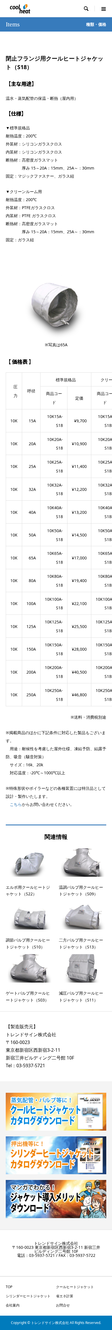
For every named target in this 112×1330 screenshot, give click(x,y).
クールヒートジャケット (75, 1286)
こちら (16, 804)
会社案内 (13, 1305)
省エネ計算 (64, 1296)
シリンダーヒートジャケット (28, 1296)
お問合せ (63, 1305)
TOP (9, 1286)
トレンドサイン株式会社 (31, 1034)
